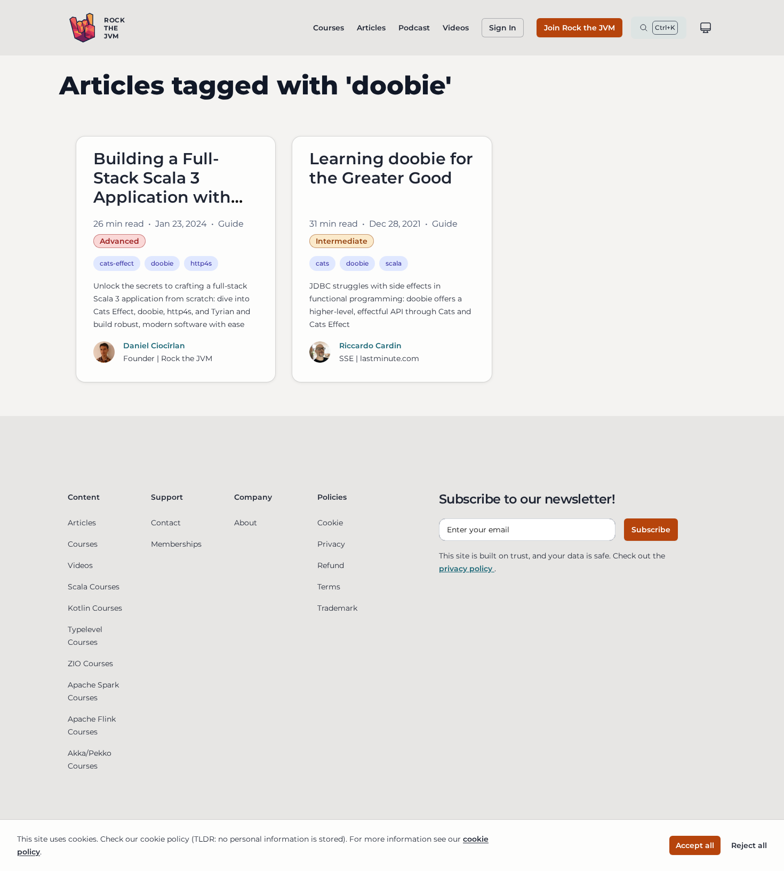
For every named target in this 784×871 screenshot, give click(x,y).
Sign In (502, 28)
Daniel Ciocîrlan (154, 345)
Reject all (749, 845)
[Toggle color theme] (705, 27)
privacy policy (466, 568)
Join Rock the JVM (579, 28)
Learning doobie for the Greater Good (391, 168)
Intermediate (341, 241)
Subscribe (650, 529)
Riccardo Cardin (370, 345)
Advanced (119, 241)
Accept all (695, 845)
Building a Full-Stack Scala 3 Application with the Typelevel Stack (173, 187)
